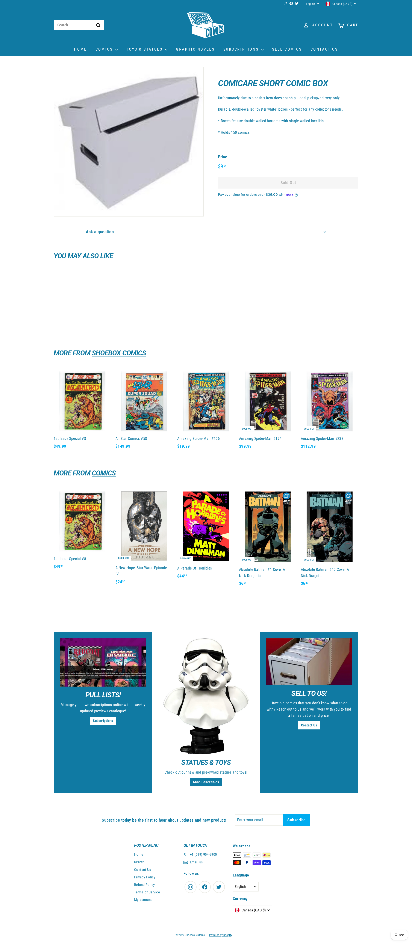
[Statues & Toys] (206, 696)
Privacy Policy (144, 877)
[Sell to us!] (309, 661)
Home (80, 49)
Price (222, 156)
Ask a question (100, 231)
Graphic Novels (195, 49)
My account (143, 899)
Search (139, 862)
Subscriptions (241, 49)
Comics (104, 49)
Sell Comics (287, 49)
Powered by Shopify (220, 934)
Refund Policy (144, 884)
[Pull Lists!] (103, 662)
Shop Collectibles (206, 782)
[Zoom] (128, 141)
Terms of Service (147, 892)
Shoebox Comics (119, 353)
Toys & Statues (145, 49)
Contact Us (324, 49)
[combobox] (79, 25)
